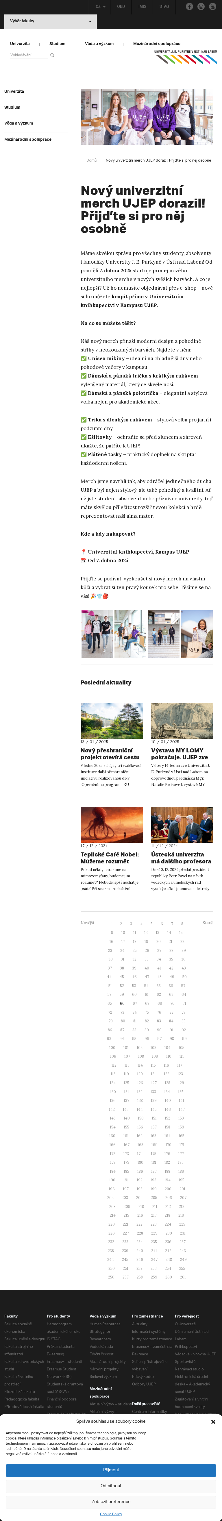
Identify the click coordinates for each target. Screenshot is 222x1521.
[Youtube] (212, 6)
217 (154, 1215)
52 (122, 985)
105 (181, 1047)
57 (183, 985)
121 (153, 1074)
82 (147, 1021)
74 (134, 1012)
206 (168, 1197)
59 (122, 994)
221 (125, 1224)
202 (110, 1197)
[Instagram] (201, 6)
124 (113, 1082)
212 (168, 1206)
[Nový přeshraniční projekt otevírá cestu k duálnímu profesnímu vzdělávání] (112, 721)
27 (159, 950)
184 (113, 1171)
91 (171, 1030)
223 (154, 1224)
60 (134, 994)
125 (126, 1082)
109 (155, 1056)
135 (181, 1091)
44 (109, 976)
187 (154, 1171)
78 (184, 1012)
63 (171, 994)
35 (171, 959)
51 (110, 985)
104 (167, 1047)
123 (180, 1074)
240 (139, 1250)
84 (171, 1021)
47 (147, 976)
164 (167, 1135)
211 (154, 1206)
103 (153, 1047)
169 (154, 1144)
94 (121, 1038)
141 (181, 1100)
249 (183, 1259)
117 (179, 1065)
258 (140, 1277)
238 (111, 1250)
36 (183, 959)
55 (159, 985)
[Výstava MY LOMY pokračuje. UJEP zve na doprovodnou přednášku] (182, 721)
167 (127, 1144)
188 (167, 1171)
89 (147, 1030)
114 (140, 1065)
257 (126, 1277)
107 (127, 1056)
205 (154, 1197)
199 (154, 1189)
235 (154, 1241)
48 (159, 976)
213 (181, 1206)
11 (134, 932)
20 (158, 941)
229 (154, 1233)
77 (171, 1012)
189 (181, 1171)
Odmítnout (111, 1486)
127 (154, 1082)
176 (167, 1153)
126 (140, 1082)
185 (126, 1171)
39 (134, 968)
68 (147, 1003)
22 (182, 941)
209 (127, 1206)
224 (168, 1224)
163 (153, 1135)
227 (126, 1233)
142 (112, 1109)
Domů (91, 160)
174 (140, 1153)
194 (167, 1180)
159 (181, 1127)
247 (154, 1259)
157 (154, 1127)
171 (182, 1144)
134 (167, 1091)
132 (140, 1091)
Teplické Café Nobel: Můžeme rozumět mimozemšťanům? (110, 861)
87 (122, 1030)
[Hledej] (53, 55)
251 (125, 1268)
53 (134, 985)
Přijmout (111, 1470)
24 (122, 950)
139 (154, 1100)
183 (181, 1162)
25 (135, 950)
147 (182, 1109)
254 (168, 1268)
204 (139, 1197)
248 (169, 1259)
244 (110, 1259)
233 (125, 1241)
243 (183, 1250)
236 (168, 1241)
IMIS (142, 7)
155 (126, 1127)
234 (139, 1241)
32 (134, 959)
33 (147, 959)
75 (147, 1012)
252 (139, 1268)
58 (110, 994)
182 (167, 1162)
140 (168, 1100)
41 (159, 968)
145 (154, 1109)
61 (147, 994)
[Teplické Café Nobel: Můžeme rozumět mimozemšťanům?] (112, 825)
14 (169, 932)
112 (114, 1065)
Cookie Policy (111, 1514)
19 (146, 941)
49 (172, 976)
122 (166, 1074)
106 (113, 1056)
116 (166, 1065)
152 (167, 1118)
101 (126, 1047)
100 (112, 1047)
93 (109, 1038)
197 (126, 1189)
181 (153, 1162)
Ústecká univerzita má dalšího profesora (181, 858)
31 (122, 959)
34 (159, 959)
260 (168, 1277)
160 (112, 1135)
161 (126, 1135)
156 (140, 1127)
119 (126, 1074)
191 (126, 1180)
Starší (208, 922)
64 (184, 994)
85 (184, 1021)
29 (184, 950)
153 (181, 1118)
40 (147, 968)
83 (159, 1021)
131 (126, 1091)
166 (113, 1144)
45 (122, 976)
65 (110, 1003)
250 (111, 1268)
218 (167, 1215)
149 (127, 1118)
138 (140, 1100)
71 (184, 1003)
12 (146, 932)
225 (182, 1224)
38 (122, 968)
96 (147, 1038)
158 (167, 1127)
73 (122, 1012)
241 (154, 1250)
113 (127, 1065)
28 (171, 950)
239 (125, 1250)
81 (135, 1021)
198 (140, 1189)
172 (112, 1153)
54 (146, 985)
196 (112, 1189)
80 (123, 1021)
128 (167, 1082)
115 (153, 1065)
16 (111, 941)
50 (184, 976)
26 (147, 950)
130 (113, 1091)
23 (110, 950)
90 (159, 1030)
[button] (213, 1422)
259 (154, 1277)
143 (126, 1109)
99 (184, 1038)
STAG (164, 7)
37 (110, 968)
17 (123, 941)
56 (171, 985)
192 (140, 1180)
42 (171, 968)
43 (184, 968)
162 (140, 1135)
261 (183, 1277)
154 (113, 1127)
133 (153, 1091)
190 (112, 1180)
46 (134, 976)
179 (127, 1162)
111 (182, 1056)
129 (181, 1082)
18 (134, 941)
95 (134, 1038)
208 (112, 1206)
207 (183, 1197)
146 (168, 1109)
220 (111, 1224)
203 (125, 1197)
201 (182, 1189)
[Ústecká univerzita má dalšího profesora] (182, 825)
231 (183, 1233)
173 (126, 1153)
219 (181, 1215)
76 (159, 1012)
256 (111, 1277)
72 (110, 1012)
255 (182, 1268)
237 (183, 1241)
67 (135, 1003)
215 (126, 1215)
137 (126, 1100)
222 (139, 1224)
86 (110, 1030)
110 (168, 1056)
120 (140, 1074)
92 (184, 1030)
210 (141, 1206)
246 (139, 1259)
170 (168, 1144)
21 (170, 941)
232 (111, 1241)
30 (110, 959)
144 (140, 1109)
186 (140, 1171)
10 (123, 932)
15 (181, 932)
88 (134, 1030)
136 (113, 1100)
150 (141, 1118)
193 (153, 1180)
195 (181, 1180)
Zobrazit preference (111, 1502)
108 (141, 1056)
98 (172, 1038)
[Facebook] (189, 6)
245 (125, 1259)
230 (169, 1233)
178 (113, 1162)
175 (153, 1153)
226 (111, 1233)
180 (140, 1162)
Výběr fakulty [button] (22, 21)
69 (160, 1003)
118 (113, 1074)
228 (140, 1233)
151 (154, 1118)
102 (140, 1047)
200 (168, 1189)
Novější (87, 922)
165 (181, 1135)
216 (140, 1215)
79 (110, 1021)
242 (168, 1250)
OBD (121, 7)
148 (113, 1118)
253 (154, 1268)
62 (159, 994)
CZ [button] (98, 7)
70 (172, 1003)
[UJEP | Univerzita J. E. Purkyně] (186, 59)
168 (140, 1144)
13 (157, 932)
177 (181, 1153)
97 (159, 1038)
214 (113, 1215)
